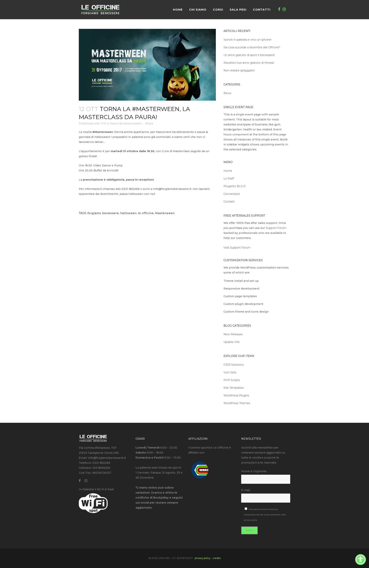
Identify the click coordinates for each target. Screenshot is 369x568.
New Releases (233, 334)
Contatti (229, 201)
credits (217, 558)
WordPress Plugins (236, 395)
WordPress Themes (237, 403)
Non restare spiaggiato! (239, 70)
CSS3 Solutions (234, 364)
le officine (146, 213)
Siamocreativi (132, 123)
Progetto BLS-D (235, 186)
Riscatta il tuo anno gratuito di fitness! (249, 62)
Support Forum (276, 228)
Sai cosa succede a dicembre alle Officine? (252, 47)
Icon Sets (230, 372)
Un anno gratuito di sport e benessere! (249, 55)
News (114, 123)
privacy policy (250, 520)
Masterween (165, 213)
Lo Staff (229, 178)
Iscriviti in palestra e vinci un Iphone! (247, 39)
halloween (128, 213)
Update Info (232, 342)
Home (228, 171)
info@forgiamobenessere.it (107, 458)
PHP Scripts (232, 380)
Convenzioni (232, 194)
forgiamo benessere (103, 213)
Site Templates (234, 388)
